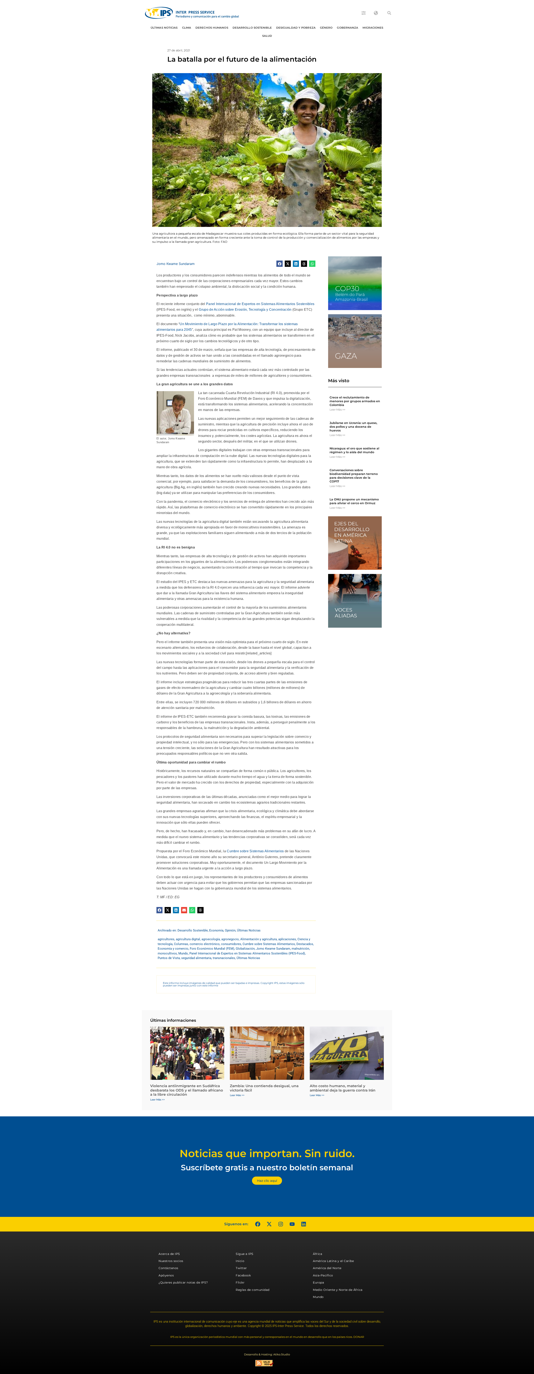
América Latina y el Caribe (333, 1261)
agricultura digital (188, 939)
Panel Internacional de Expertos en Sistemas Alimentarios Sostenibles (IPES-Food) (247, 953)
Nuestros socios (171, 1261)
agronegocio (230, 939)
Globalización (245, 948)
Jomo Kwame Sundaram (175, 264)
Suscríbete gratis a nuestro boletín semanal (267, 1167)
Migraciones (373, 27)
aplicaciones (287, 939)
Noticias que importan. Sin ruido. (267, 1153)
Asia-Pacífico (323, 1275)
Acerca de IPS (169, 1254)
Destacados (304, 944)
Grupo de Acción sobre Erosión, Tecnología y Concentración (245, 309)
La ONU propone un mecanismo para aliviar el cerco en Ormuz (354, 501)
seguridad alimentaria (196, 958)
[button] (389, 13)
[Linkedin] (303, 1224)
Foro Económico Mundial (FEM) (212, 948)
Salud (267, 35)
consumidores (231, 944)
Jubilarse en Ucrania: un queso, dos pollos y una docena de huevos (353, 426)
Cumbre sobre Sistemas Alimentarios (255, 851)
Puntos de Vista (169, 958)
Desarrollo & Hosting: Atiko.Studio (267, 1354)
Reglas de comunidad (253, 1290)
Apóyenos (166, 1275)
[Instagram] (280, 1224)
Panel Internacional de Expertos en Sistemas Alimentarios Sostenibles (260, 304)
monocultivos (167, 953)
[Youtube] (292, 1224)
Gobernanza (347, 27)
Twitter (241, 1268)
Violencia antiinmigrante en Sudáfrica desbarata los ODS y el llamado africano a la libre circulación (186, 1090)
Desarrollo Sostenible (252, 27)
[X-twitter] (269, 1224)
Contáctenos (168, 1268)
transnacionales (224, 958)
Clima (186, 27)
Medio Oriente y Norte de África (338, 1290)
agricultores (166, 939)
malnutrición (300, 948)
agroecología (211, 939)
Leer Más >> (337, 409)
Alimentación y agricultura (258, 939)
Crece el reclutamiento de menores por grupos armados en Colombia (355, 401)
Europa (318, 1282)
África (317, 1254)
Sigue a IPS (244, 1254)
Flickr (240, 1282)
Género (326, 27)
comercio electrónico (205, 944)
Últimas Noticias (164, 27)
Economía (216, 930)
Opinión (230, 930)
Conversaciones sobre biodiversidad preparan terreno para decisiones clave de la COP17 (354, 475)
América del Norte (327, 1268)
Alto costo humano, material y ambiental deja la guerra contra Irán (342, 1088)
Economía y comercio (173, 948)
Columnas (181, 944)
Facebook (243, 1275)
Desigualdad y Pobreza (296, 27)
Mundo (183, 953)
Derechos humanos (211, 27)
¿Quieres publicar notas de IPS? (183, 1282)
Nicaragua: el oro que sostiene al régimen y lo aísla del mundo (354, 450)
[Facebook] (257, 1224)
